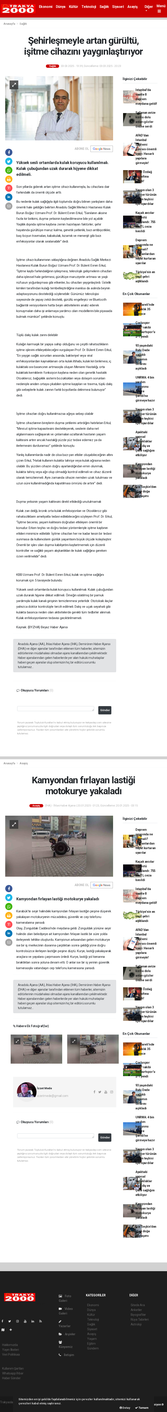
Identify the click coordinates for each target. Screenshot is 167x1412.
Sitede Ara (138, 1305)
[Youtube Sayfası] (27, 1321)
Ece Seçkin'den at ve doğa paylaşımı (145, 491)
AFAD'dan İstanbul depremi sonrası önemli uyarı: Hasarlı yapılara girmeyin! (146, 149)
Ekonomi (45, 7)
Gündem (93, 1348)
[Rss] (42, 1321)
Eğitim (91, 1343)
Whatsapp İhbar (12, 1373)
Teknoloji (89, 7)
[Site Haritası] (5, 1330)
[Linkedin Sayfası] (35, 1321)
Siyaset (118, 7)
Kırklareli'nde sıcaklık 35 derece (144, 309)
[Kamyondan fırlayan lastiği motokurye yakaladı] (59, 846)
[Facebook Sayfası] (4, 1321)
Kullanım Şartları (13, 1368)
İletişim (68, 1355)
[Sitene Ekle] (12, 1330)
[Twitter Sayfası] (11, 1321)
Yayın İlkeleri (10, 1349)
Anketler (136, 1310)
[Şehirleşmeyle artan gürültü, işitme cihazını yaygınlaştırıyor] (59, 108)
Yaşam (92, 1338)
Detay (126, 1407)
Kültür (73, 7)
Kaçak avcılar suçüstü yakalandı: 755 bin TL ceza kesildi (145, 222)
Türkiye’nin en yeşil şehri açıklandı (145, 276)
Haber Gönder (11, 1378)
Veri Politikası (11, 1354)
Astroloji (136, 1324)
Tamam (143, 1407)
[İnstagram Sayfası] (19, 1321)
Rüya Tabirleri (140, 1319)
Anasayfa (9, 23)
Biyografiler (138, 1314)
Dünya (60, 7)
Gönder (105, 710)
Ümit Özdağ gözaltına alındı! (143, 176)
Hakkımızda (10, 1345)
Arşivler (69, 1334)
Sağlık (104, 7)
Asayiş (132, 7)
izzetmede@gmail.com (52, 1096)
